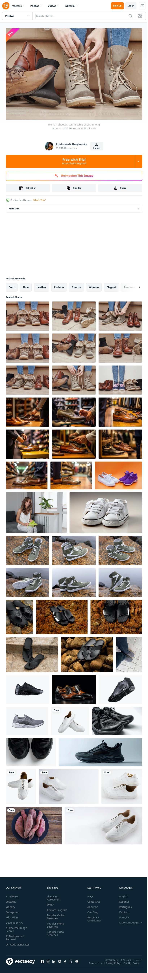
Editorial (70, 6)
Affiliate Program (56, 908)
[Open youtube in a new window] (76, 963)
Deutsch (122, 910)
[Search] (130, 16)
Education (12, 915)
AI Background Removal (15, 936)
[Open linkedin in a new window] (53, 963)
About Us (91, 905)
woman (94, 285)
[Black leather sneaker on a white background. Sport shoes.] (27, 687)
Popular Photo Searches (54, 923)
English (121, 894)
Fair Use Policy (132, 963)
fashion (59, 285)
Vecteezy (11, 900)
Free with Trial (74, 161)
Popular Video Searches (54, 931)
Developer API (14, 921)
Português (123, 905)
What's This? (39, 200)
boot (12, 285)
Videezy (10, 905)
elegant (111, 285)
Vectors (17, 6)
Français (122, 915)
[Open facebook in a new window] (42, 963)
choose (76, 285)
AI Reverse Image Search (16, 927)
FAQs (89, 894)
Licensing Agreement (53, 896)
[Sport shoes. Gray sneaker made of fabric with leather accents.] (27, 719)
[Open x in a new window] (71, 963)
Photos (34, 6)
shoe (26, 285)
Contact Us (92, 900)
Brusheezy (12, 894)
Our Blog (91, 910)
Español (121, 900)
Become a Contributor (93, 917)
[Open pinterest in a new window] (59, 963)
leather (41, 285)
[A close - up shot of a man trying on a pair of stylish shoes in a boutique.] (27, 410)
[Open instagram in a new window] (48, 963)
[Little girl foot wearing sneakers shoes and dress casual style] (105, 510)
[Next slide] (134, 285)
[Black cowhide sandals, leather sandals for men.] (19, 615)
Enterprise (12, 910)
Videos (52, 6)
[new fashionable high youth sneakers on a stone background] (27, 548)
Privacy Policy (113, 963)
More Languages (127, 920)
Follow (96, 148)
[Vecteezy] (5, 5)
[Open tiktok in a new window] (65, 963)
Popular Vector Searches (55, 915)
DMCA (50, 903)
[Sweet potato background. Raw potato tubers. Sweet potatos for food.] (34, 824)
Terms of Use (96, 963)
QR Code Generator (12, 944)
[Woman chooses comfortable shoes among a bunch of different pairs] (27, 314)
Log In (130, 5)
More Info (14, 206)
